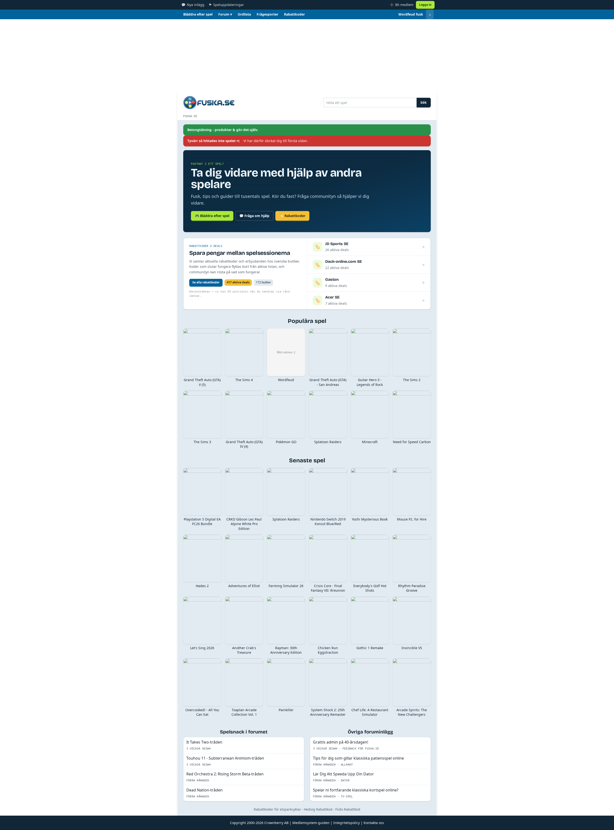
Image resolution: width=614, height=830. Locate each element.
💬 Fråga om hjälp (254, 215)
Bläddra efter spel (198, 14)
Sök (423, 102)
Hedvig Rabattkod (318, 809)
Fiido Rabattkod (347, 809)
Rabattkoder (294, 14)
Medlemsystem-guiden (311, 822)
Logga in (425, 5)
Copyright (238, 822)
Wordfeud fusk (410, 14)
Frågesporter (267, 14)
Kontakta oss (374, 822)
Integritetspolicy (346, 822)
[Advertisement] (307, 55)
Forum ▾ (225, 14)
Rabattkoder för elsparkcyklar (277, 809)
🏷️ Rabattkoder (292, 215)
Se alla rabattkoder (205, 282)
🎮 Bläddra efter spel (212, 215)
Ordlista (244, 14)
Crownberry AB (276, 822)
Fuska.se (190, 116)
